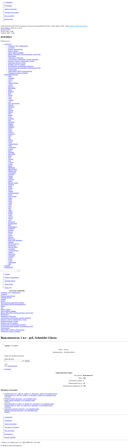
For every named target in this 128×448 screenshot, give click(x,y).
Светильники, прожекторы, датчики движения (23, 59)
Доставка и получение (11, 12)
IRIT (9, 157)
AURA (10, 85)
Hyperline (11, 152)
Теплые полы (12, 69)
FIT (9, 137)
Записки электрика (10, 9)
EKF (9, 120)
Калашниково (12, 223)
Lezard (10, 164)
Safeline (10, 191)
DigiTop (10, 110)
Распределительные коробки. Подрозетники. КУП (24, 68)
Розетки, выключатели (15, 49)
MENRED (11, 167)
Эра (2, 308)
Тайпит (10, 252)
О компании (8, 2)
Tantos (10, 198)
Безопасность (8, 19)
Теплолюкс (11, 254)
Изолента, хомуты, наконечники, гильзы (21, 61)
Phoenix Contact (13, 183)
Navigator (11, 174)
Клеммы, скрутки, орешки (16, 64)
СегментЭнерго (13, 250)
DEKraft (10, 105)
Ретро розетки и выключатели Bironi (12, 302)
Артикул (7, 346)
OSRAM (11, 179)
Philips (10, 181)
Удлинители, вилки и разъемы (18, 73)
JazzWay (10, 159)
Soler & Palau (12, 196)
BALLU (10, 86)
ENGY (10, 129)
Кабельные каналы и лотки (17, 63)
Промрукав (11, 245)
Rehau (10, 186)
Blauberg (11, 91)
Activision (11, 78)
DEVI (10, 108)
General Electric (13, 144)
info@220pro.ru (5, 28)
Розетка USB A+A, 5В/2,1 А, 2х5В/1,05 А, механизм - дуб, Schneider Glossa (28, 405)
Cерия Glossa (8, 284)
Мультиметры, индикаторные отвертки (20, 66)
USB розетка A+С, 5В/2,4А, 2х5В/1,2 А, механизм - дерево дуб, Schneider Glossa (30, 395)
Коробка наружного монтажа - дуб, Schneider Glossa (21, 410)
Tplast (10, 203)
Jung (9, 161)
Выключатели (12, 366)
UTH (9, 205)
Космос (10, 232)
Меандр (10, 237)
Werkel (10, 213)
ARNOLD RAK (13, 83)
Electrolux (11, 122)
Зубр (9, 220)
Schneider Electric (13, 193)
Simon (10, 195)
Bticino (10, 95)
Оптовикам (8, 5)
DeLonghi (11, 107)
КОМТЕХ (11, 228)
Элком (10, 260)
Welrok (10, 211)
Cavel (10, 96)
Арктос (10, 217)
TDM (10, 200)
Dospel (10, 115)
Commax (11, 100)
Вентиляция (12, 56)
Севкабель (11, 249)
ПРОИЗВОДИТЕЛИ (11, 74)
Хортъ (10, 259)
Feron (10, 135)
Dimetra (10, 112)
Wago (10, 210)
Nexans (10, 176)
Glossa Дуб (7, 287)
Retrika (10, 188)
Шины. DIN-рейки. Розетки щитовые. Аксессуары (24, 54)
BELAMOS (12, 88)
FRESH (10, 140)
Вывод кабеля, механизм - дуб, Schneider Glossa (19, 400)
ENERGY (11, 127)
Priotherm (11, 184)
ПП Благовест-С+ (14, 244)
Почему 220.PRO (9, 437)
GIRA (10, 145)
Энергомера (12, 262)
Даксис (10, 218)
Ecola (10, 117)
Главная (7, 274)
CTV (9, 102)
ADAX (10, 80)
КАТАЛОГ (8, 44)
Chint (10, 98)
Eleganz (10, 123)
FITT (9, 139)
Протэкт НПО (12, 247)
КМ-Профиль (12, 227)
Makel (10, 166)
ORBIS (10, 178)
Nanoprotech (12, 173)
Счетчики (11, 47)
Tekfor (10, 201)
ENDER (10, 125)
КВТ (9, 225)
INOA (10, 156)
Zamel (10, 215)
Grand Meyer (12, 147)
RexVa (10, 189)
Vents (10, 206)
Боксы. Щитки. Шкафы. (16, 52)
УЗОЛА (10, 257)
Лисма (10, 235)
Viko (9, 208)
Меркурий (11, 239)
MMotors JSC (12, 171)
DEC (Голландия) (13, 103)
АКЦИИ (7, 266)
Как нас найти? (9, 16)
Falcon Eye (11, 134)
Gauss (10, 142)
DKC (10, 113)
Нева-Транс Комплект (15, 240)
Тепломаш (11, 255)
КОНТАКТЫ (8, 267)
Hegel (10, 151)
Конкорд (11, 230)
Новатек (11, 242)
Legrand (10, 162)
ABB (9, 76)
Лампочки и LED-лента (15, 58)
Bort (9, 93)
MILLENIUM (12, 169)
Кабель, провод (13, 51)
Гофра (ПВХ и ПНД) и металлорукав (20, 71)
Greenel (10, 149)
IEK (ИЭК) (11, 154)
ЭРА (9, 264)
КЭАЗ (10, 233)
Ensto (10, 130)
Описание (7, 369)
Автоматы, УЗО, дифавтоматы (18, 46)
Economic (11, 118)
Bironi (10, 90)
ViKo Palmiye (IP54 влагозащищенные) (13, 304)
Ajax (9, 81)
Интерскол (11, 222)
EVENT (10, 132)
